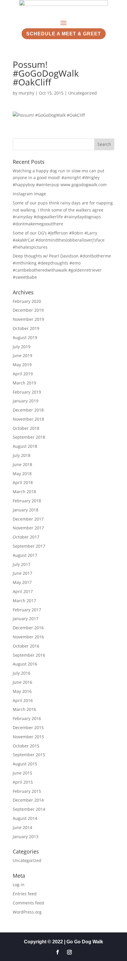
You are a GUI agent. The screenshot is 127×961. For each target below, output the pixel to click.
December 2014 (28, 800)
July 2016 (21, 673)
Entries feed (25, 893)
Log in (19, 884)
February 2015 (27, 791)
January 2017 (25, 618)
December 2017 (28, 519)
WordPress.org (27, 912)
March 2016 (24, 709)
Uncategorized (82, 93)
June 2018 (22, 464)
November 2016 (28, 637)
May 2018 (22, 473)
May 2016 (22, 691)
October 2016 (26, 646)
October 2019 (26, 328)
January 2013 (25, 836)
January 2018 (25, 510)
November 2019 (28, 319)
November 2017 (28, 528)
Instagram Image (29, 194)
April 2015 (23, 782)
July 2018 (21, 455)
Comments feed (28, 903)
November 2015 (28, 736)
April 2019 (23, 374)
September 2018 (29, 437)
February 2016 (27, 718)
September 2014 (29, 809)
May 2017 (22, 582)
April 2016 (23, 700)
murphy (26, 93)
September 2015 (29, 754)
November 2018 (28, 419)
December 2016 (28, 627)
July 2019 (21, 346)
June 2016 (22, 682)
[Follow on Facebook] (57, 952)
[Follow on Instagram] (69, 952)
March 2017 (24, 600)
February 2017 (27, 609)
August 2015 (25, 764)
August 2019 (25, 337)
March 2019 (24, 383)
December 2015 (28, 727)
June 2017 (22, 573)
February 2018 (27, 500)
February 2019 (27, 392)
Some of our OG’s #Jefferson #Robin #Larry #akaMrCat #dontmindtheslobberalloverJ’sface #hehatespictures (59, 240)
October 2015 (26, 746)
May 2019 (22, 364)
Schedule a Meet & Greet (63, 33)
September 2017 (29, 546)
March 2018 (24, 491)
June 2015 (22, 773)
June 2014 (22, 827)
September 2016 (29, 655)
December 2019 (28, 310)
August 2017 (25, 555)
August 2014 (25, 818)
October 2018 (26, 428)
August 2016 (25, 664)
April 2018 (23, 482)
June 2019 (22, 355)
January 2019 (25, 401)
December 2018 (28, 410)
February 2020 (27, 301)
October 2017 (26, 537)
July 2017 (21, 564)
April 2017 (23, 591)
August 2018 (25, 446)
